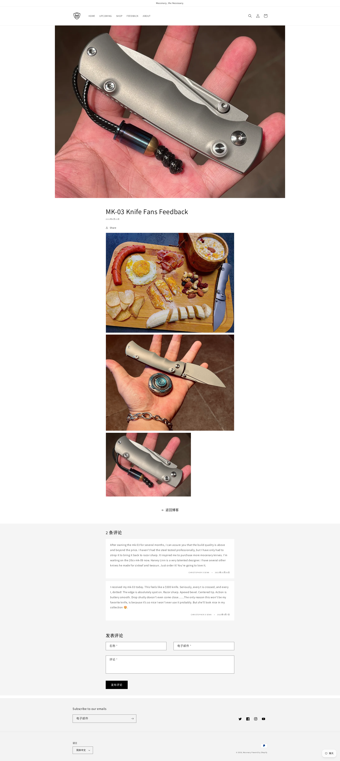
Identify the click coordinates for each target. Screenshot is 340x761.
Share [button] (113, 227)
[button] (250, 16)
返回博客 (172, 510)
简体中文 (81, 750)
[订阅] (132, 718)
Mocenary (247, 752)
